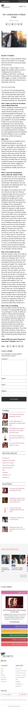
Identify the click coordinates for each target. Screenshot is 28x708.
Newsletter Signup (5, 1)
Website (3, 391)
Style (13, 565)
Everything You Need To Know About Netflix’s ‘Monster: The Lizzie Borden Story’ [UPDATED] (17, 500)
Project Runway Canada (8, 465)
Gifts (3, 470)
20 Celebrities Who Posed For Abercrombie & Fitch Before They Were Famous (17, 430)
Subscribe (23, 694)
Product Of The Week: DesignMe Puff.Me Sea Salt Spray (17, 509)
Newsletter (5, 472)
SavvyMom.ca (5, 477)
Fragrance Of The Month (8, 460)
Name (3, 378)
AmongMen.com (6, 475)
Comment (4, 359)
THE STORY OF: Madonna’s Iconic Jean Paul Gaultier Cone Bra (17, 438)
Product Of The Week (8, 463)
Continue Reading (14, 622)
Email (3, 384)
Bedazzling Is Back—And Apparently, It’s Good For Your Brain (17, 529)
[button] (6, 24)
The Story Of (5, 458)
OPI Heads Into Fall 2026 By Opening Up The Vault (17, 489)
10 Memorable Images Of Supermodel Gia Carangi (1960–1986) (17, 423)
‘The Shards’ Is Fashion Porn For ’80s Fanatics (17, 518)
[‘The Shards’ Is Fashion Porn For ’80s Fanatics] (18, 559)
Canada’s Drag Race (7, 468)
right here (19, 341)
